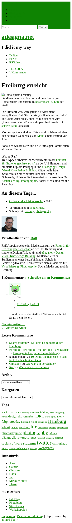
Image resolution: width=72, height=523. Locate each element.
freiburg (29, 211)
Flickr (12, 58)
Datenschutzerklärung (30, 516)
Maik (40, 135)
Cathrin (13, 466)
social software (12, 443)
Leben (13, 9)
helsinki (6, 427)
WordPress (15, 16)
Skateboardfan (18, 342)
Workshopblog (18, 509)
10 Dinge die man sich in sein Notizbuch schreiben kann (38, 358)
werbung (33, 448)
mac (40, 427)
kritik (21, 427)
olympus (52, 428)
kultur (27, 427)
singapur (59, 437)
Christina (14, 470)
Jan (11, 477)
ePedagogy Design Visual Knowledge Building (33, 168)
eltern (47, 417)
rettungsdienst (26, 437)
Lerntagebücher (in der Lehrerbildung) (36, 353)
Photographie (17, 13)
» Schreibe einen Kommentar (47, 277)
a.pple (5, 412)
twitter (44, 443)
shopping (50, 438)
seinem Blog (9, 125)
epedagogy (57, 416)
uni (55, 443)
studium (29, 443)
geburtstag (42, 422)
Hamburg (57, 421)
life (34, 426)
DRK (40, 416)
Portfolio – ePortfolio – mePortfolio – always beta (39, 349)
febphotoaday (11, 421)
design (12, 416)
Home (5, 3)
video (5, 448)
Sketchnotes (16, 506)
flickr (34, 421)
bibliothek (34, 412)
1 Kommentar (17, 72)
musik (45, 428)
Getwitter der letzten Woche (26, 201)
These (13, 484)
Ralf (34, 238)
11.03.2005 (16, 69)
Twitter (13, 55)
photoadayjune (12, 433)
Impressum (8, 516)
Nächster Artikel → (13, 324)
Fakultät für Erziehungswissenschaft (34, 161)
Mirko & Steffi (18, 480)
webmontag (22, 448)
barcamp (26, 413)
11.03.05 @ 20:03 (28, 304)
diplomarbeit (27, 416)
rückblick (41, 438)
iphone (14, 427)
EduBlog (14, 499)
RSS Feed (15, 62)
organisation (62, 428)
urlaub (62, 443)
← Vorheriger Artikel (14, 327)
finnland (25, 421)
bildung (44, 412)
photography (43, 211)
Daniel (13, 473)
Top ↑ (14, 519)
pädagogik (9, 437)
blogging (60, 412)
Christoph (15, 363)
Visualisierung (10, 180)
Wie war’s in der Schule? (41, 363)
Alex (12, 463)
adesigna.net (18, 36)
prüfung (53, 433)
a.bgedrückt (37, 207)
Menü (13, 3)
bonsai (4, 416)
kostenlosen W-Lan (47, 101)
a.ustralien (15, 412)
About (13, 20)
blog (52, 412)
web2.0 (12, 448)
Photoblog (15, 502)
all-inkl (6, 519)
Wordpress (46, 448)
